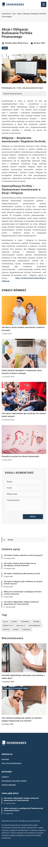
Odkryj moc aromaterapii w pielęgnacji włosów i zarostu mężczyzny (23, 593)
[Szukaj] (4, 540)
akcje (5, 621)
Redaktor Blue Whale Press (16, 43)
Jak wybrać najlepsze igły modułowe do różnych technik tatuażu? (23, 583)
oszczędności (35, 625)
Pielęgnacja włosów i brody (14, 781)
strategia (26, 629)
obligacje (20, 625)
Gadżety (5, 777)
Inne (5, 48)
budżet (14, 621)
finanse (36, 621)
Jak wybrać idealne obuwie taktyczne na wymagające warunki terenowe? (20, 564)
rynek (15, 629)
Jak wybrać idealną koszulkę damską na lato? (22, 574)
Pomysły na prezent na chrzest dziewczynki (20, 456)
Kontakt (5, 759)
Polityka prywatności (11, 763)
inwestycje (8, 625)
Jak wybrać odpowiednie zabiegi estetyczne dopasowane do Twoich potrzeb (21, 603)
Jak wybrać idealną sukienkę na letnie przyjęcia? (23, 555)
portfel (6, 629)
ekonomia (25, 621)
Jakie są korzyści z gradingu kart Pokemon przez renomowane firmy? (23, 809)
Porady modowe (9, 785)
